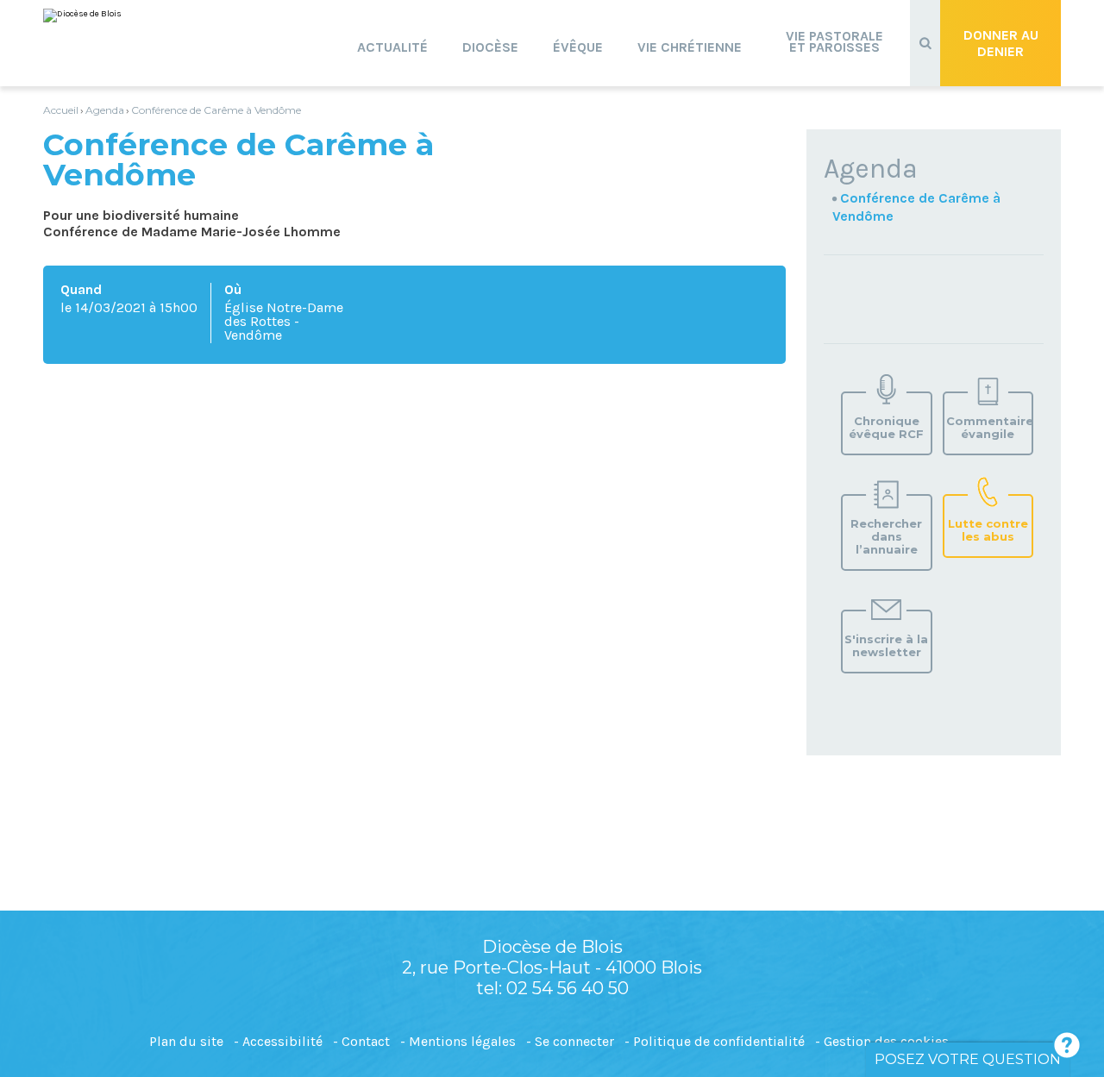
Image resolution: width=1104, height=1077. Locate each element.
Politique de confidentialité (719, 1041)
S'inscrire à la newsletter (886, 645)
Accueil (60, 109)
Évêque (578, 47)
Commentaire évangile (989, 427)
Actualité (392, 47)
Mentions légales (462, 1041)
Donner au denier (1000, 43)
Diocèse (490, 47)
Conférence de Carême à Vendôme (216, 109)
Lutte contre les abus (988, 530)
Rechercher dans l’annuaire (886, 536)
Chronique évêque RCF (886, 427)
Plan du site (186, 1041)
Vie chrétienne (689, 47)
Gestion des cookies (886, 1041)
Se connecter (574, 1041)
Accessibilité (282, 1041)
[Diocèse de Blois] (82, 15)
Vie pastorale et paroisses (834, 41)
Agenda (104, 109)
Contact (366, 1041)
